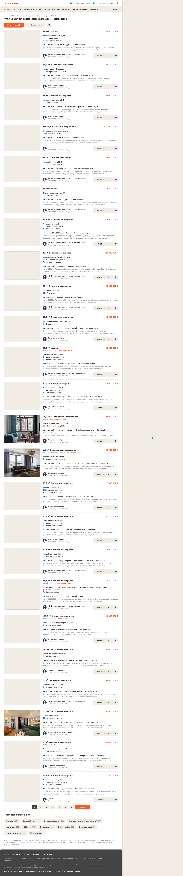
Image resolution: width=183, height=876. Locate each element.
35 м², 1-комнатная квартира (57, 383)
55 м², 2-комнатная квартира (57, 742)
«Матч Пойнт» (75, 452)
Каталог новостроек (32, 9)
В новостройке (66, 827)
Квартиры (11, 821)
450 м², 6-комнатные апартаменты (60, 126)
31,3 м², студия (50, 31)
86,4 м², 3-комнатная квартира (58, 64)
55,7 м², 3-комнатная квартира (58, 483)
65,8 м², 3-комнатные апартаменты (60, 416)
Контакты (8, 871)
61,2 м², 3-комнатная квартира (58, 649)
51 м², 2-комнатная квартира (57, 95)
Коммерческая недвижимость (85, 9)
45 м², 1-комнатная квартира (57, 253)
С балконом (46, 827)
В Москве (29, 827)
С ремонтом (12, 827)
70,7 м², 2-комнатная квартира (58, 711)
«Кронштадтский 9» (65, 350)
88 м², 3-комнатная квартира (57, 286)
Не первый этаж (31, 821)
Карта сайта (47, 871)
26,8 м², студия (50, 348)
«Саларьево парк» (64, 583)
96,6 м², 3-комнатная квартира (58, 317)
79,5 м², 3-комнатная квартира (58, 549)
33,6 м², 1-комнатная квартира (58, 580)
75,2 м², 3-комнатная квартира (58, 775)
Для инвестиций (87, 827)
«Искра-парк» (60, 419)
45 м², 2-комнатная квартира (57, 157)
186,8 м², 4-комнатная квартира (58, 616)
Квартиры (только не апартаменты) (84, 821)
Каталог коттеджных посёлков (56, 9)
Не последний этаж (54, 821)
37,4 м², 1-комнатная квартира (58, 219)
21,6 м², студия (50, 188)
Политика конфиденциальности (27, 871)
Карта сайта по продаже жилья (67, 871)
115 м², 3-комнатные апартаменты (60, 450)
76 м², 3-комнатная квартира (57, 680)
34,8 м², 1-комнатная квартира (58, 516)
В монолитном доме (15, 833)
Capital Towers (62, 619)
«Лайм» (55, 745)
